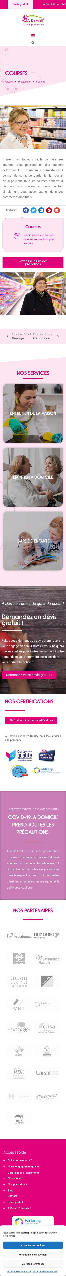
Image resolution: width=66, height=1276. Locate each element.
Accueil (9, 81)
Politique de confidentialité (19, 1271)
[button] (33, 35)
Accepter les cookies (33, 1245)
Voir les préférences (33, 1263)
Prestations (24, 81)
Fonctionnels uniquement (33, 1254)
